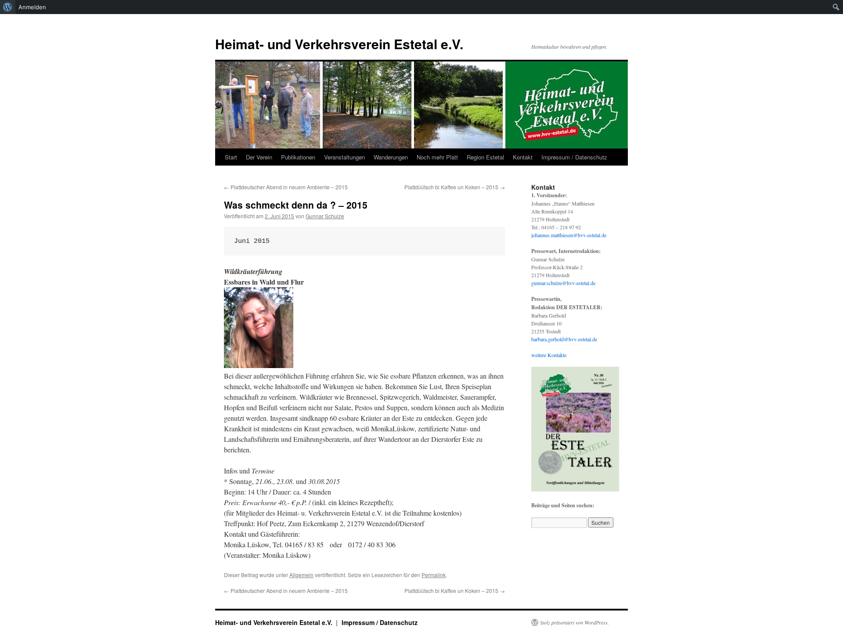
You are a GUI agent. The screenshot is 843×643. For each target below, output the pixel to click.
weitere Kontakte (548, 354)
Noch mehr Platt (437, 157)
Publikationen (298, 157)
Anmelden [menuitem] (32, 7)
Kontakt (523, 157)
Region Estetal (485, 157)
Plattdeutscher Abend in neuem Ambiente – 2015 (286, 187)
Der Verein (259, 157)
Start (231, 157)
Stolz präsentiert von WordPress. (574, 622)
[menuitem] (7, 7)
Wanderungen (391, 157)
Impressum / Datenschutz (574, 157)
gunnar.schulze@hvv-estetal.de (563, 282)
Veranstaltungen (344, 157)
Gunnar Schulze (325, 216)
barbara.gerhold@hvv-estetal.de (564, 339)
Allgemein (301, 574)
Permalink (434, 574)
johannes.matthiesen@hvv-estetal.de (568, 234)
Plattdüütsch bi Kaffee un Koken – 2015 (454, 187)
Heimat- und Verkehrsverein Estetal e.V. (339, 43)
